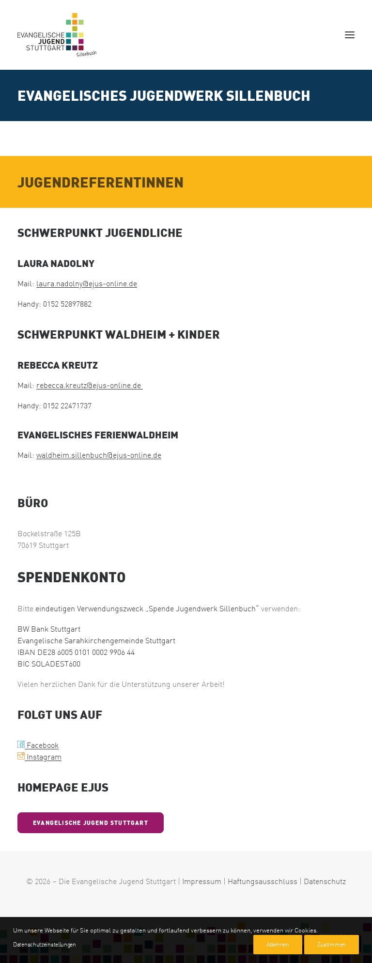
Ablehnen (277, 944)
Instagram (43, 756)
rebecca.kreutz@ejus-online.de (89, 385)
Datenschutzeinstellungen (44, 944)
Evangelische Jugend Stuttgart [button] (90, 822)
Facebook (38, 745)
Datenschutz (325, 881)
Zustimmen (331, 944)
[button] (349, 35)
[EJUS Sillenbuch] (56, 35)
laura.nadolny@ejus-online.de (86, 283)
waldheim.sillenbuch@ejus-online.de (98, 455)
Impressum (201, 881)
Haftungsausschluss (262, 881)
